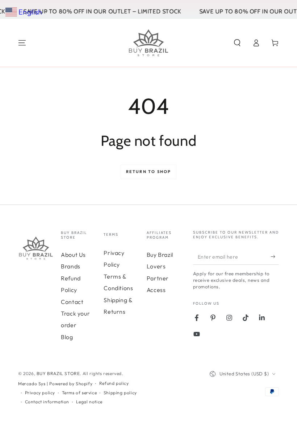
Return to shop (148, 171)
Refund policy (114, 383)
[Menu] (22, 43)
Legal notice (89, 401)
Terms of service (79, 392)
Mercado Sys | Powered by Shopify (55, 383)
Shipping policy (120, 392)
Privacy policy (40, 392)
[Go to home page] (148, 42)
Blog (67, 337)
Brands (70, 266)
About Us (73, 254)
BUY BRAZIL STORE (58, 373)
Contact (72, 301)
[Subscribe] (275, 256)
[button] (237, 43)
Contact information (47, 401)
